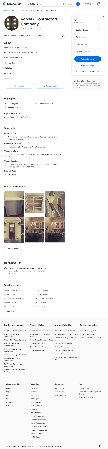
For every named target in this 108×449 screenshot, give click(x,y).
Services (38, 36)
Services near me (61, 395)
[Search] (78, 4)
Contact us (10, 402)
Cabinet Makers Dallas (37, 343)
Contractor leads (84, 388)
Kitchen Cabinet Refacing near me (66, 334)
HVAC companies (36, 406)
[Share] (63, 36)
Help (8, 406)
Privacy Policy (38, 446)
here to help (26, 271)
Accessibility (50, 446)
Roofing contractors (37, 433)
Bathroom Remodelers (38, 419)
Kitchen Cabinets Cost (88, 334)
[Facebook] (100, 446)
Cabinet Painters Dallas (37, 350)
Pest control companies (38, 430)
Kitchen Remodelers (37, 423)
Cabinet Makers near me (63, 343)
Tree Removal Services (38, 426)
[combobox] (43, 3)
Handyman (34, 388)
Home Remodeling (37, 416)
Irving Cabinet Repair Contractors (15, 331)
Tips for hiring (59, 388)
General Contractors (18, 10)
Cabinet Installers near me (64, 350)
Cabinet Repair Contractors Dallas (41, 340)
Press (8, 399)
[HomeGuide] (12, 3)
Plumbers (33, 392)
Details (13, 36)
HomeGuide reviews (86, 397)
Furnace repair (35, 412)
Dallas (30, 10)
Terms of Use (26, 446)
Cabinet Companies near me (65, 347)
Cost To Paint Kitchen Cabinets (90, 338)
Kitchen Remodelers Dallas (39, 331)
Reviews (29, 36)
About (6, 36)
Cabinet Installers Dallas (38, 347)
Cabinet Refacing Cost (88, 331)
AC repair (33, 409)
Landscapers (34, 399)
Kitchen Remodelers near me (65, 331)
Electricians (34, 395)
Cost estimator (60, 392)
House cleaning (35, 402)
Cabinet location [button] (82, 51)
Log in (8, 392)
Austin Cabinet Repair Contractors (16, 355)
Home (6, 10)
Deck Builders (35, 437)
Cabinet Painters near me (63, 354)
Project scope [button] (81, 44)
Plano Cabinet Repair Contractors (15, 340)
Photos (21, 36)
